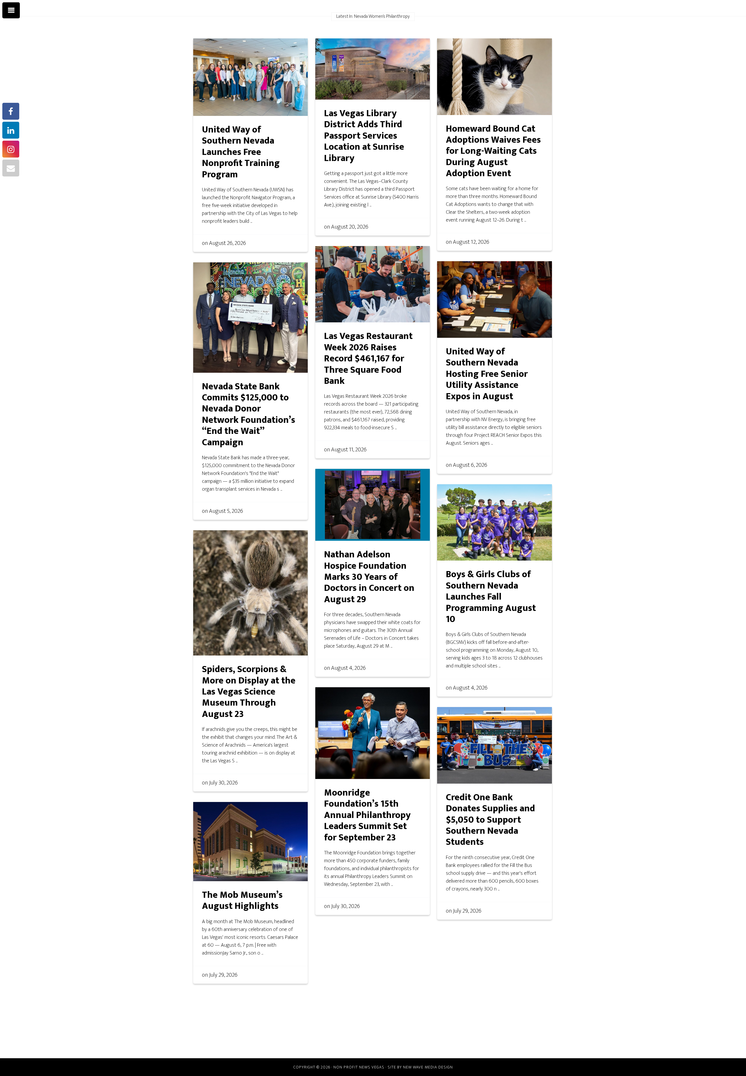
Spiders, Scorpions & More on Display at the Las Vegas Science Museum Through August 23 (248, 692)
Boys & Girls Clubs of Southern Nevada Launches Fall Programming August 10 (491, 597)
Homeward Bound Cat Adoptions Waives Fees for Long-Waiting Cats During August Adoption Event (493, 151)
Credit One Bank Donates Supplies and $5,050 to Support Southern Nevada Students (490, 820)
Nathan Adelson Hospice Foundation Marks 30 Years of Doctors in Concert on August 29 (369, 577)
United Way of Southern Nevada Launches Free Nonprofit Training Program (241, 152)
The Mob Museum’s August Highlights (242, 900)
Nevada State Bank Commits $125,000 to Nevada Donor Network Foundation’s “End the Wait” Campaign (248, 414)
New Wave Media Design (428, 1067)
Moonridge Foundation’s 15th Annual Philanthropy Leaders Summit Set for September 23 (367, 815)
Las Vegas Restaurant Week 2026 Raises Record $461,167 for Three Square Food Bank (368, 358)
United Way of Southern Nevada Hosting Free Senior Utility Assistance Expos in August (487, 374)
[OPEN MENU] (11, 10)
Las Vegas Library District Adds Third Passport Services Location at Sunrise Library (364, 136)
